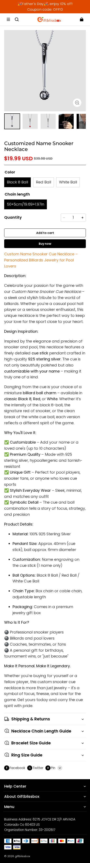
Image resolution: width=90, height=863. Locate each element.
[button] (8, 19)
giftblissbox (22, 856)
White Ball (68, 182)
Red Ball (43, 182)
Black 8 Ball (17, 182)
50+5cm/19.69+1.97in (25, 204)
